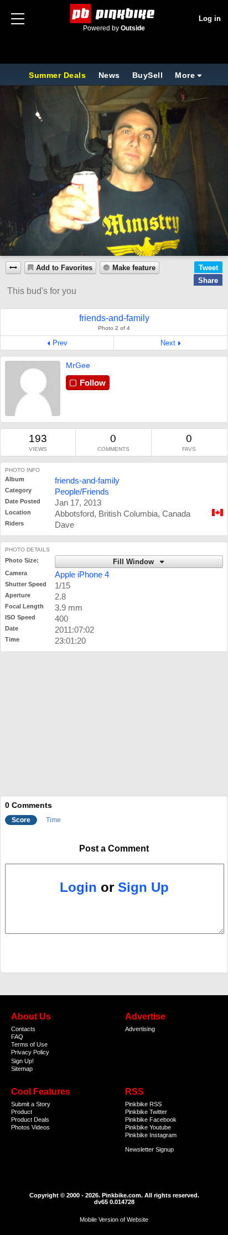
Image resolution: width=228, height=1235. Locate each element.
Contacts (23, 1029)
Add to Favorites (64, 268)
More (185, 75)
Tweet (208, 268)
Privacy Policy (30, 1052)
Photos (20, 1127)
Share (208, 280)
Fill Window (134, 562)
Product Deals (30, 1119)
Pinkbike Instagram (151, 1135)
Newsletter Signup (149, 1149)
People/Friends (82, 491)
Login (78, 887)
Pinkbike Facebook (151, 1119)
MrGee (78, 365)
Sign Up (143, 887)
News (109, 75)
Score (21, 820)
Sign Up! (22, 1061)
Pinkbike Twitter (146, 1111)
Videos (41, 1127)
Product (21, 1111)
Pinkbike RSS (143, 1104)
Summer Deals (59, 75)
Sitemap (22, 1068)
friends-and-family (87, 480)
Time (53, 820)
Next (167, 343)
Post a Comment (114, 848)
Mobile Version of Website (114, 1219)
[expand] (13, 267)
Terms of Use (29, 1044)
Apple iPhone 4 (82, 574)
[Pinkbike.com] (114, 13)
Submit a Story (30, 1104)
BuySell (147, 75)
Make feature (134, 268)
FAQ (17, 1036)
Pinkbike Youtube (148, 1127)
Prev (60, 343)
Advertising (140, 1029)
